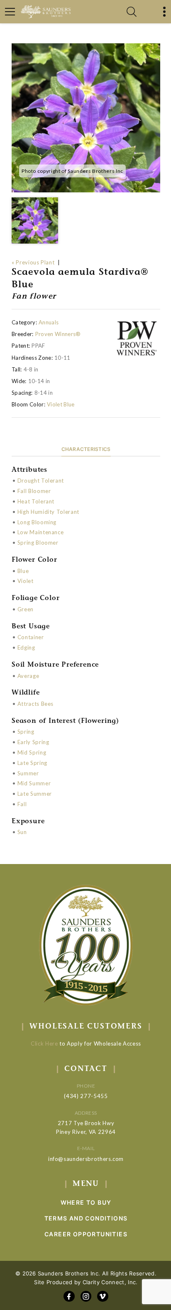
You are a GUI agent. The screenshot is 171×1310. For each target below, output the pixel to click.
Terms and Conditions (86, 1218)
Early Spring (33, 742)
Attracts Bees (35, 703)
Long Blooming (36, 522)
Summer (28, 773)
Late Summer (34, 793)
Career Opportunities (85, 1234)
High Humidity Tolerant (48, 511)
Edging (26, 647)
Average (28, 675)
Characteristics (86, 449)
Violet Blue (61, 404)
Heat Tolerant (35, 501)
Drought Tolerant (40, 480)
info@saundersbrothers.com (86, 1159)
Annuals (49, 322)
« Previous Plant (33, 262)
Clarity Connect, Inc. (110, 1282)
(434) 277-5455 (85, 1096)
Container (30, 637)
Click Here (44, 1043)
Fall (22, 804)
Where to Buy (86, 1202)
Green (25, 609)
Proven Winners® (58, 334)
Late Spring (32, 763)
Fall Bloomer (34, 491)
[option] (86, 117)
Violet (25, 581)
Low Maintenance (40, 532)
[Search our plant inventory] (131, 12)
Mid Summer (34, 783)
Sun (22, 832)
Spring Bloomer (38, 542)
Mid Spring (31, 752)
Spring (25, 731)
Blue (23, 571)
